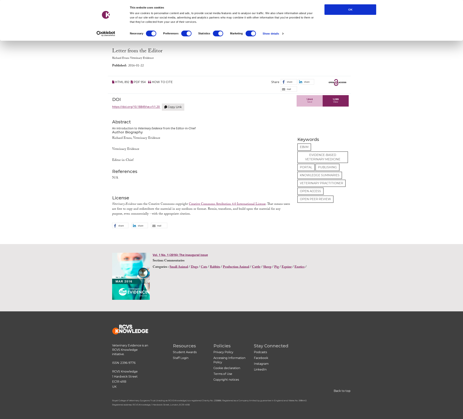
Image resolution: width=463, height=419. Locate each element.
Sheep (267, 267)
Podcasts (260, 352)
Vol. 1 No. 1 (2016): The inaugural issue (180, 255)
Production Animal (236, 267)
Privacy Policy (223, 352)
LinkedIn (260, 369)
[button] (289, 82)
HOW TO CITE (162, 82)
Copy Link (174, 107)
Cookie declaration (226, 368)
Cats (204, 267)
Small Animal (178, 267)
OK (350, 9)
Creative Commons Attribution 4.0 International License (227, 204)
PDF (137, 82)
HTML (119, 82)
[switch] (186, 33)
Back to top (342, 391)
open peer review (315, 199)
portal (306, 167)
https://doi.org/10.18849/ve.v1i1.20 (136, 107)
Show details (271, 33)
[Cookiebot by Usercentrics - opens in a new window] (106, 33)
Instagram (261, 363)
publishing (327, 167)
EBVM (304, 147)
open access (310, 191)
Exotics (299, 267)
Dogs (194, 267)
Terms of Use (222, 374)
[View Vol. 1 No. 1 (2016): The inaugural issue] (131, 278)
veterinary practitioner (321, 183)
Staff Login (180, 358)
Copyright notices (226, 379)
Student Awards (185, 352)
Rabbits (215, 267)
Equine (287, 267)
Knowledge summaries (319, 175)
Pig (276, 267)
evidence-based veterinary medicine (322, 157)
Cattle (256, 267)
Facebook (261, 358)
